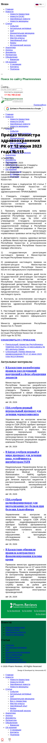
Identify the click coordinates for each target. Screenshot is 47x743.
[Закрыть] (2, 85)
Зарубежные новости (20, 19)
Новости (9, 11)
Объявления (11, 57)
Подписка (14, 69)
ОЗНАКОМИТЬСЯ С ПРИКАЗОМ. (18, 340)
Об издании (11, 62)
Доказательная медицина (22, 33)
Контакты (14, 67)
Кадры (13, 43)
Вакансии (14, 59)
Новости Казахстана (19, 14)
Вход (44, 105)
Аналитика (10, 47)
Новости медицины (19, 21)
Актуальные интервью (20, 28)
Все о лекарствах (18, 35)
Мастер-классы (17, 38)
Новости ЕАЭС (17, 16)
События (14, 26)
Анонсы (9, 50)
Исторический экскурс (20, 45)
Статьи (8, 23)
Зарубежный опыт (18, 40)
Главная (9, 9)
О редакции (15, 64)
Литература (11, 55)
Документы (10, 52)
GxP (12, 31)
